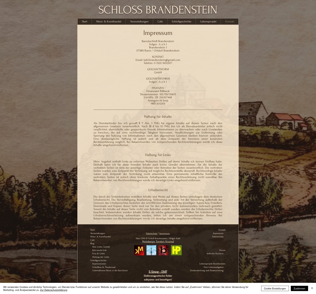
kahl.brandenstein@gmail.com (162, 59)
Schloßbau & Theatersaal (103, 267)
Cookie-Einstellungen (275, 288)
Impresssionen (98, 263)
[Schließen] (312, 288)
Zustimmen (299, 288)
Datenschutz (151, 233)
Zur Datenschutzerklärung (53, 290)
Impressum (164, 233)
